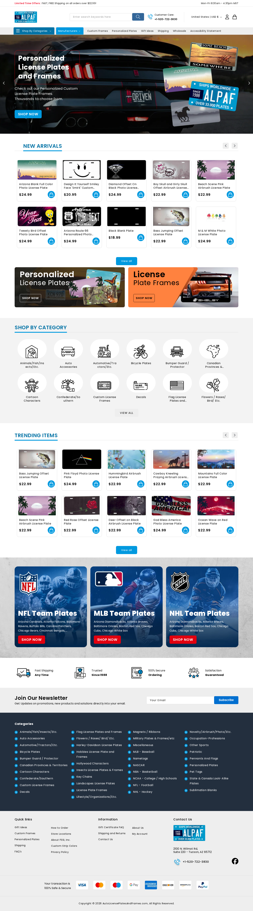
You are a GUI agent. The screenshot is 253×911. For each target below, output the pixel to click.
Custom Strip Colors (64, 846)
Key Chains (84, 777)
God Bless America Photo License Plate (167, 522)
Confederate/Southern (68, 399)
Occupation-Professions (207, 738)
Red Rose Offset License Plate (81, 522)
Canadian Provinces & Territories (213, 365)
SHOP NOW (28, 114)
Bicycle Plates (141, 363)
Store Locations (61, 834)
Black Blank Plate (121, 231)
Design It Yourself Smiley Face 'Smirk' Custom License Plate (81, 186)
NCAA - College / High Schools (155, 778)
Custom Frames (25, 833)
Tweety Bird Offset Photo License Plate (33, 232)
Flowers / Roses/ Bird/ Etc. (214, 399)
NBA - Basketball (145, 772)
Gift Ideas (21, 827)
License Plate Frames (91, 790)
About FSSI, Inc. (61, 840)
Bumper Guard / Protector (177, 365)
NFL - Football (143, 785)
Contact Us (105, 839)
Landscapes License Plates (95, 783)
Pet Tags (196, 772)
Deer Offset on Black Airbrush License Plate (125, 522)
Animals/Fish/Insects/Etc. (32, 365)
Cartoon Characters (32, 399)
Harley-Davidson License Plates (99, 745)
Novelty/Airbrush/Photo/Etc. (210, 732)
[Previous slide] (4, 83)
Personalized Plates (204, 765)
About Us (138, 828)
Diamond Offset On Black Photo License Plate (123, 186)
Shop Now (30, 298)
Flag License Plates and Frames (177, 399)
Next (235, 146)
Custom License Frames (104, 399)
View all (126, 261)
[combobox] (101, 17)
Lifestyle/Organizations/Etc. (96, 797)
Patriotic (196, 752)
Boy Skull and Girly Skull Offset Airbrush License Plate (170, 186)
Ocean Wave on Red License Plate (212, 522)
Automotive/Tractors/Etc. (104, 365)
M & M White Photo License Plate (211, 232)
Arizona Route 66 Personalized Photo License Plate (78, 232)
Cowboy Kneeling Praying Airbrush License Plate (171, 475)
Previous (226, 146)
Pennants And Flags (204, 758)
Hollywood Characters (92, 763)
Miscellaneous (143, 745)
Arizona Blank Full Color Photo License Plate (36, 186)
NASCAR (139, 765)
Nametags (140, 758)
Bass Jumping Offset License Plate (168, 232)
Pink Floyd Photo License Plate (81, 475)
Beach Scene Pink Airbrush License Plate (214, 186)
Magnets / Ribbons (146, 732)
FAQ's (18, 851)
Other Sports (199, 745)
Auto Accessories (68, 365)
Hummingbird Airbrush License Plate (125, 475)
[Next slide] (249, 83)
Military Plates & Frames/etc (154, 738)
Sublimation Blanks (203, 790)
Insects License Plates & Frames (99, 770)
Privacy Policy (60, 852)
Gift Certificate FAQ (111, 827)
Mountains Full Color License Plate (212, 475)
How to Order (59, 828)
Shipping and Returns (112, 833)
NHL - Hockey (142, 792)
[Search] (138, 17)
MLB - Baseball (143, 752)
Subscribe (226, 700)
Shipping (20, 845)
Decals (141, 397)
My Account (140, 834)
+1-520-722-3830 (166, 19)
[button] (34, 31)
